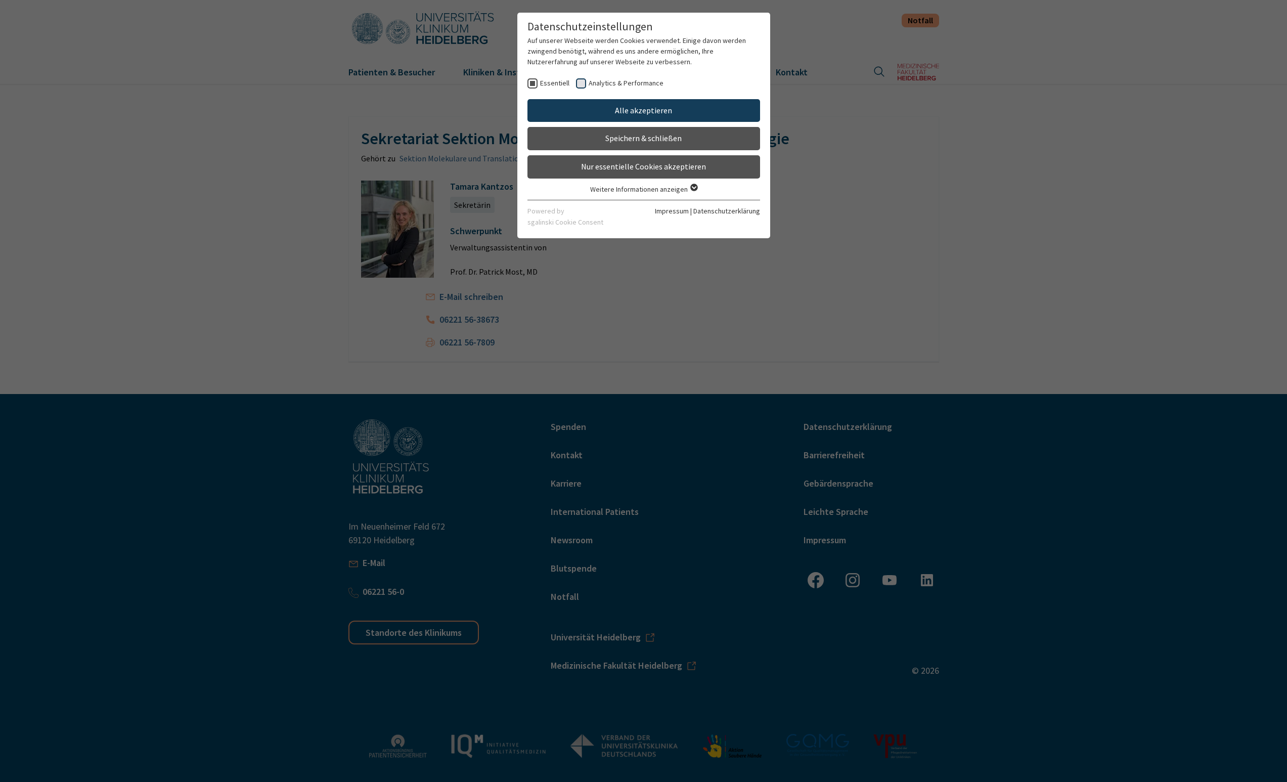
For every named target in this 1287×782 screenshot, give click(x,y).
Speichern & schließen (643, 138)
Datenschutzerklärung (726, 210)
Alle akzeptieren (643, 110)
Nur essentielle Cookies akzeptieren (643, 166)
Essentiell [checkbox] (554, 83)
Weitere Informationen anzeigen (639, 189)
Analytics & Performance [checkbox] (626, 83)
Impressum (672, 210)
